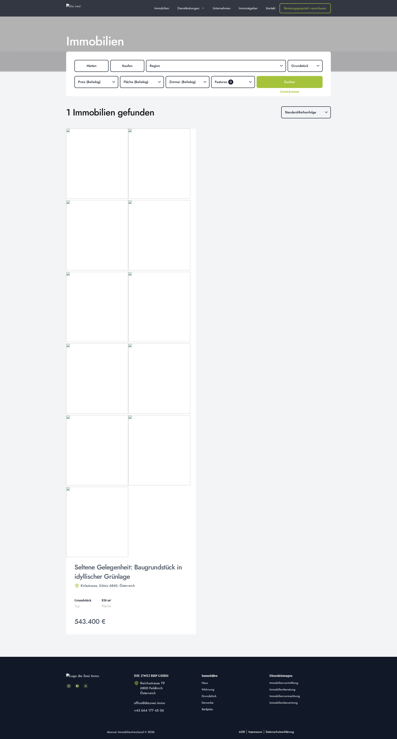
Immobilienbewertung (283, 703)
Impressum (255, 732)
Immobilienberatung (282, 689)
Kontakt (270, 8)
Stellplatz (207, 709)
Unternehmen (222, 8)
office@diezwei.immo (149, 703)
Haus (205, 683)
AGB (242, 732)
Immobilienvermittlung (283, 683)
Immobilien (161, 8)
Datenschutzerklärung (280, 732)
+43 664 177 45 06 (149, 710)
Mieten (92, 65)
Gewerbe (208, 703)
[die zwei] (80, 8)
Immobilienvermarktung (284, 696)
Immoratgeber (248, 8)
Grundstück (209, 696)
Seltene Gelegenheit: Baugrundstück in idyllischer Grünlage (128, 571)
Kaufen (127, 65)
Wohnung (208, 689)
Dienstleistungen (188, 8)
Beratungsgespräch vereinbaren (305, 8)
